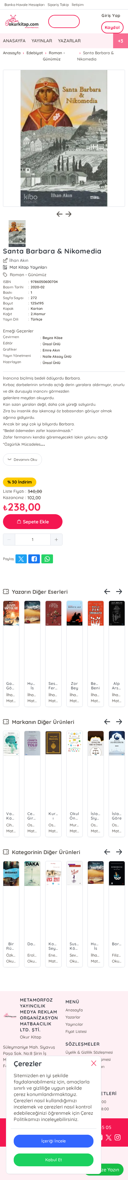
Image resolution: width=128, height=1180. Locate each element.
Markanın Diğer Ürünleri (41, 722)
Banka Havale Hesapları (24, 4)
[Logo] (21, 21)
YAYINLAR (42, 40)
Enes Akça (53, 955)
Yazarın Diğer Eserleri (38, 591)
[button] (9, 539)
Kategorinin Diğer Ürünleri (44, 852)
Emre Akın (51, 350)
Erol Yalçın (32, 955)
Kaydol (112, 27)
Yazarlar (72, 1017)
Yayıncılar (74, 1024)
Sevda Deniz (74, 955)
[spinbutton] (33, 539)
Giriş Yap (111, 15)
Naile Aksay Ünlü (57, 356)
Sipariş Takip (58, 4)
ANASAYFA (14, 40)
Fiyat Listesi (76, 1031)
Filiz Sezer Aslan (117, 955)
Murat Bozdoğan (74, 825)
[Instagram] (117, 1138)
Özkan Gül (11, 955)
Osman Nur (32, 825)
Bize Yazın (108, 1170)
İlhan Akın (18, 260)
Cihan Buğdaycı (11, 825)
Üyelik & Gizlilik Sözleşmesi (89, 1052)
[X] (108, 1138)
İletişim (78, 4)
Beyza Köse (53, 337)
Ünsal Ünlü (51, 344)
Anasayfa (74, 1010)
